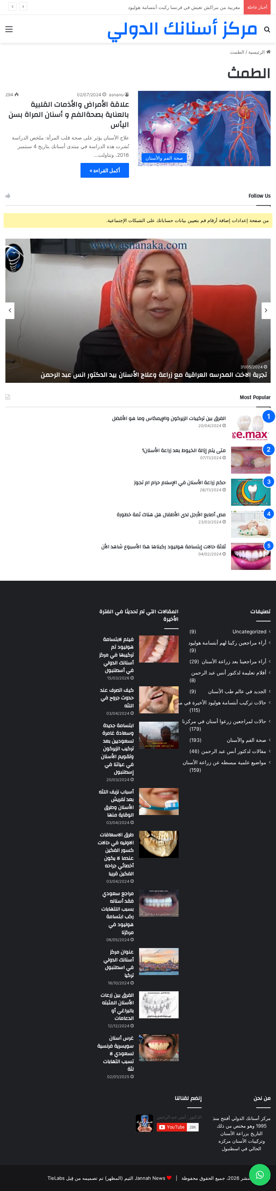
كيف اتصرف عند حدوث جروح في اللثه (117, 698)
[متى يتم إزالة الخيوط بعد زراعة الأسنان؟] (251, 460)
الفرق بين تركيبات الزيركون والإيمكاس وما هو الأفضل (169, 418)
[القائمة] (9, 31)
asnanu (116, 94)
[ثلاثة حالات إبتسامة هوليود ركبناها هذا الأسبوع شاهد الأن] (251, 556)
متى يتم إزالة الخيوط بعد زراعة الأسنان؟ (184, 450)
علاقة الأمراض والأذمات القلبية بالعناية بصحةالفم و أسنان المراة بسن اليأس (69, 114)
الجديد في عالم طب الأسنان (237, 691)
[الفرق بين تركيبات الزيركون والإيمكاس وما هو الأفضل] (251, 428)
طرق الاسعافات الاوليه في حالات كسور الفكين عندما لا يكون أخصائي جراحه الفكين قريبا (116, 854)
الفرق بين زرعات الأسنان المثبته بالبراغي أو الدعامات (117, 1007)
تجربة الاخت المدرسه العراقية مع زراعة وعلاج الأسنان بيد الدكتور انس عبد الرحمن (154, 375)
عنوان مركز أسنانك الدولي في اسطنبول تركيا (119, 963)
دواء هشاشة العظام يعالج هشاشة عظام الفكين (193, 7)
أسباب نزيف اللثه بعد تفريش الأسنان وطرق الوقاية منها (116, 803)
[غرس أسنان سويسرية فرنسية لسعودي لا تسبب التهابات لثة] (159, 1047)
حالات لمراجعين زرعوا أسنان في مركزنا (224, 721)
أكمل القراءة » (104, 170)
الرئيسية (257, 52)
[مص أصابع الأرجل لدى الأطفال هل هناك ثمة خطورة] (251, 524)
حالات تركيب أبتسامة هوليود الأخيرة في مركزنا (217, 702)
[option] (138, 311)
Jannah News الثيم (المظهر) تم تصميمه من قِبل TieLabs (106, 1178)
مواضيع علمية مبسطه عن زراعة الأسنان (224, 762)
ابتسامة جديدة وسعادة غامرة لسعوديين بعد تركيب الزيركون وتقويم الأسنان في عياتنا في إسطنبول (117, 749)
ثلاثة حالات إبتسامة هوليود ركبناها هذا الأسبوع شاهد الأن (163, 547)
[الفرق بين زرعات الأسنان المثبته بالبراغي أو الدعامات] (159, 1004)
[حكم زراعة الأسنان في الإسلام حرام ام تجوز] (251, 492)
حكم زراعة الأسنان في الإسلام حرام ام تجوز (180, 482)
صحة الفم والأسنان (246, 740)
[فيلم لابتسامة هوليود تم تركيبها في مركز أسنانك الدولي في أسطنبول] (159, 649)
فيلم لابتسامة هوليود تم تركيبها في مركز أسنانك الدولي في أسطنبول (116, 655)
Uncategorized (249, 631)
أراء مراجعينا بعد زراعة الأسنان (234, 661)
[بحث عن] (267, 31)
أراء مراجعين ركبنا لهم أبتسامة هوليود (227, 643)
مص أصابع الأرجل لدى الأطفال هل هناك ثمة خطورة (171, 514)
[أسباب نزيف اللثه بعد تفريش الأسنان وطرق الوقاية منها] (159, 801)
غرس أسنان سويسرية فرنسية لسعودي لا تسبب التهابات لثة (115, 1053)
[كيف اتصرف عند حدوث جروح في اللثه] (159, 699)
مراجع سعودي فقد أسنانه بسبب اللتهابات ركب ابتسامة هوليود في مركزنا (117, 913)
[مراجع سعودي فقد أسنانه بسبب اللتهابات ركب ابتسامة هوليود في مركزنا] (159, 903)
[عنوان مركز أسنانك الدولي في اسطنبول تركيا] (159, 961)
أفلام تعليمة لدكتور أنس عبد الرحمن (228, 673)
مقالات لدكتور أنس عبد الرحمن (233, 751)
